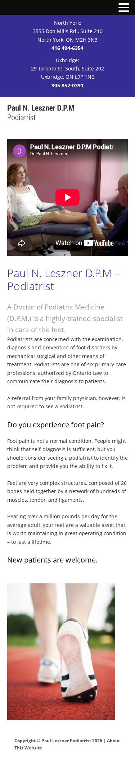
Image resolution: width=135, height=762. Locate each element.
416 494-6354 (67, 48)
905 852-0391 (67, 85)
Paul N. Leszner (41, 113)
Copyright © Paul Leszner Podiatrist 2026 (58, 741)
